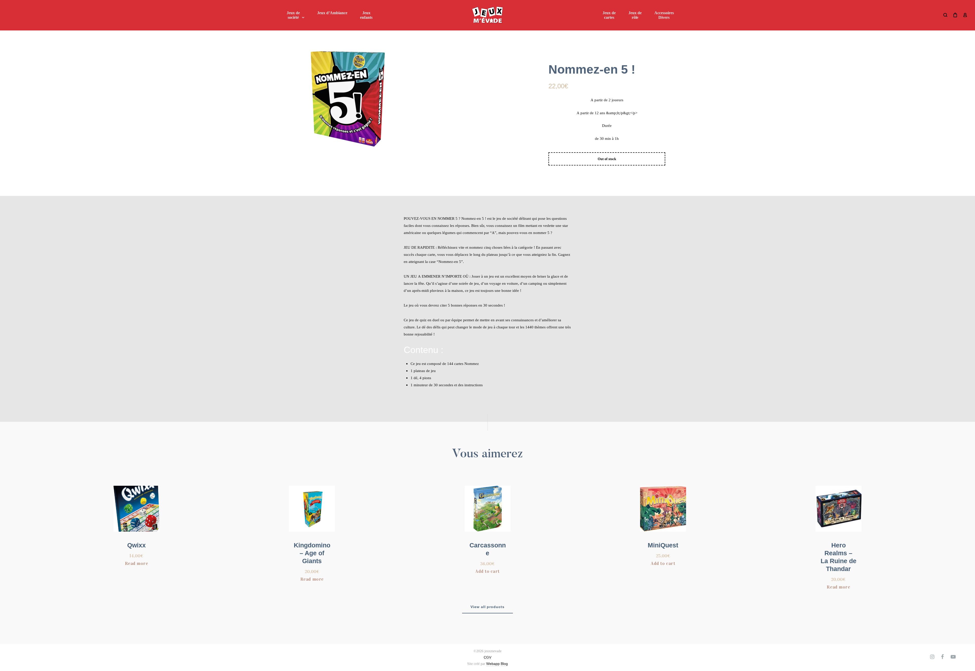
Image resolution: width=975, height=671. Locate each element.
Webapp (493, 664)
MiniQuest (663, 545)
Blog (504, 664)
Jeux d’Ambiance (332, 13)
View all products (487, 607)
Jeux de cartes (609, 15)
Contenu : (423, 350)
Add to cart (487, 571)
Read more (136, 563)
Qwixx (136, 545)
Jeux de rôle (635, 15)
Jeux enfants (366, 15)
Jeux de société (293, 15)
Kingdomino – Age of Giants (312, 553)
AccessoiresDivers (664, 15)
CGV (487, 657)
